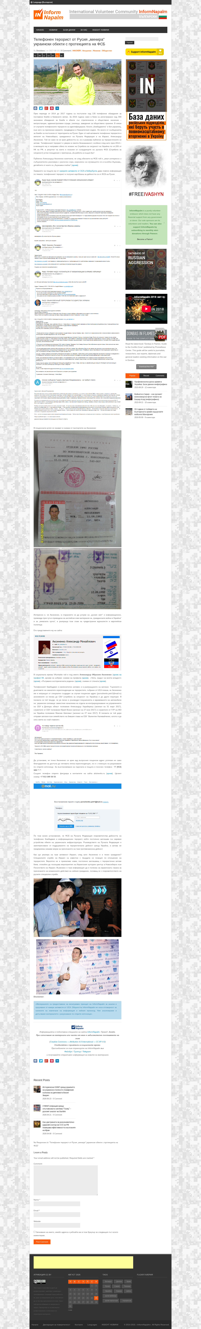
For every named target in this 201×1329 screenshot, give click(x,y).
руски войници (110, 1296)
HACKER (77, 51)
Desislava (40, 51)
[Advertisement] (83, 1262)
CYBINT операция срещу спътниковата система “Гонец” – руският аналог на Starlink (57, 1109)
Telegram (87, 1051)
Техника (127, 1286)
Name (36, 1200)
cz (44, 55)
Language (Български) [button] (43, 2)
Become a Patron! (145, 239)
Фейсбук (68, 1051)
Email (36, 1210)
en (53, 55)
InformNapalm (93, 1032)
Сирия (117, 1286)
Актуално (86, 51)
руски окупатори (111, 1301)
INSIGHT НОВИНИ (100, 30)
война (128, 1291)
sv (61, 55)
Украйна (108, 1291)
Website (37, 1221)
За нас (83, 30)
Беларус (108, 1281)
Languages (92, 1325)
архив (74, 165)
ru (35, 55)
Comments (160, 376)
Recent (146, 376)
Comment (38, 1164)
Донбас (119, 1281)
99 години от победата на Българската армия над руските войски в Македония (148, 411)
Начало (40, 30)
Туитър (77, 1051)
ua (48, 55)
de (40, 55)
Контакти (79, 1325)
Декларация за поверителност (56, 1325)
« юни (70, 1310)
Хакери (119, 1291)
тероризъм (127, 1301)
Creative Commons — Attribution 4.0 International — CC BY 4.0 (77, 1042)
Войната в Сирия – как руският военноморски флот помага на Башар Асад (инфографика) (148, 396)
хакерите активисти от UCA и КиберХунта (78, 171)
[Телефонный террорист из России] (77, 201)
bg (57, 55)
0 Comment (66, 51)
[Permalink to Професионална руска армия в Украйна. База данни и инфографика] (129, 384)
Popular (132, 376)
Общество (107, 51)
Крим (129, 1281)
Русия (107, 1286)
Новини (53, 30)
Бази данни (69, 30)
